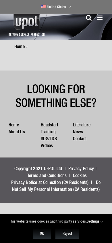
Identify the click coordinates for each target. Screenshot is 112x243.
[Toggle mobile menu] (100, 18)
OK (42, 233)
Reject (67, 233)
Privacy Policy (81, 168)
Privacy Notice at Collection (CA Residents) (49, 182)
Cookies (80, 175)
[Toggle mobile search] (89, 18)
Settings (93, 221)
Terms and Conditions (47, 175)
